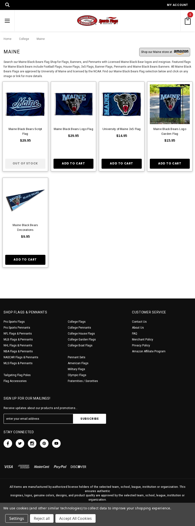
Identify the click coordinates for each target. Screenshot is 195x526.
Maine (38, 39)
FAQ (134, 333)
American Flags (78, 363)
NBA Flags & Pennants (18, 351)
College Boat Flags (80, 345)
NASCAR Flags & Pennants (21, 357)
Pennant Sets (76, 357)
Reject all (42, 518)
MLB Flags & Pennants (18, 339)
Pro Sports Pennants (17, 327)
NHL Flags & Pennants (18, 345)
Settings (16, 518)
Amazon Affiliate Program (149, 351)
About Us (138, 327)
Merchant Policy (142, 339)
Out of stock (25, 163)
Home (7, 39)
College (23, 39)
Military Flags (76, 369)
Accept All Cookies (75, 518)
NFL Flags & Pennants (18, 333)
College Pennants (79, 327)
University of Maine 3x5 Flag (121, 129)
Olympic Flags (77, 375)
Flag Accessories (15, 381)
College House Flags (81, 333)
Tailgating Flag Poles (17, 375)
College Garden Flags (82, 339)
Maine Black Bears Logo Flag (73, 129)
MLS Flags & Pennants (18, 363)
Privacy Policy (141, 345)
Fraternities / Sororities (83, 381)
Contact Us (139, 321)
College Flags (77, 321)
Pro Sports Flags (14, 321)
